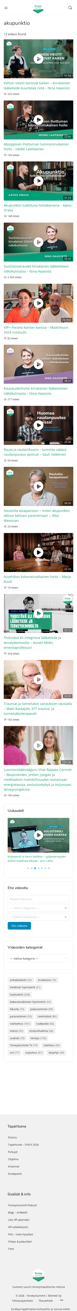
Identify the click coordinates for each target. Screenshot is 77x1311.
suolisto (17, 1038)
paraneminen (21, 1016)
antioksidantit (21, 980)
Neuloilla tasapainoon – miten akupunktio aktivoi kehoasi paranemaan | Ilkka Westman (37, 515)
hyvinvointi (20, 994)
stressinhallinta (41, 1031)
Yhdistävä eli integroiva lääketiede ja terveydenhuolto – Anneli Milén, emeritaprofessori (32, 642)
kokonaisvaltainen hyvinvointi (30, 1002)
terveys (38, 1038)
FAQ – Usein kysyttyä (20, 1234)
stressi (16, 1031)
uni (14, 1052)
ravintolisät (47, 1016)
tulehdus (52, 1045)
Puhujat (13, 1152)
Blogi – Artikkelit (17, 1212)
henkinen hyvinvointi (25, 987)
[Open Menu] (6, 7)
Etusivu (12, 1137)
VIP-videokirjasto (18, 1227)
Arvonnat (13, 1166)
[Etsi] (70, 7)
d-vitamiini (47, 980)
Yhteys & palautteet (20, 1241)
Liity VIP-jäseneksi (18, 1220)
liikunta (17, 1009)
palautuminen (41, 1009)
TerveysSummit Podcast (22, 1205)
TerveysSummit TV (23, 1045)
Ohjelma (13, 1159)
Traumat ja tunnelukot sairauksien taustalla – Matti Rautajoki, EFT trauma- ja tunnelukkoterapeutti (38, 708)
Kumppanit (15, 1173)
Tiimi (11, 1249)
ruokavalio (45, 1023)
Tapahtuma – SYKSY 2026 (23, 1144)
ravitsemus (20, 1023)
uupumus (33, 1052)
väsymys (56, 1052)
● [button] (28, 868)
